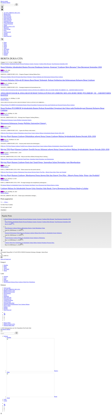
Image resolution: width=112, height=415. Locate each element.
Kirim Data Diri (7, 18)
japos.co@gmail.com (6, 259)
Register (6, 34)
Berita (2, 70)
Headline (6, 265)
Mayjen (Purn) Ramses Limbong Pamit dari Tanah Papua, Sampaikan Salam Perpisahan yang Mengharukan (40, 162)
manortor (6, 276)
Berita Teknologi (8, 19)
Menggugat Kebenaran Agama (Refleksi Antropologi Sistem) (24, 123)
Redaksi (6, 307)
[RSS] (4, 320)
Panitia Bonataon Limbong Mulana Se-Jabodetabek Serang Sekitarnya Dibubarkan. (25, 237)
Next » (6, 202)
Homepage (6, 296)
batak (5, 279)
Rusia (5, 30)
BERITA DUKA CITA (9, 290)
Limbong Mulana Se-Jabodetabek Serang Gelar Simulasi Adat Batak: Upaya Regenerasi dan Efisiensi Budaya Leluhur (44, 188)
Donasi (5, 294)
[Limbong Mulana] (5, 2)
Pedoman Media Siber (9, 303)
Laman (5, 400)
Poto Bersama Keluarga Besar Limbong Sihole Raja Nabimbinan (19, 282)
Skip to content (4, 1)
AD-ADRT (3, 98)
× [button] (1, 331)
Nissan (5, 25)
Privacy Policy (7, 305)
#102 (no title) (7, 29)
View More (3, 210)
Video (8, 372)
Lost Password (7, 32)
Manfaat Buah (7, 14)
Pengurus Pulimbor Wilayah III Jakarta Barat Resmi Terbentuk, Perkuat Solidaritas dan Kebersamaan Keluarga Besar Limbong (48, 80)
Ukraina (6, 33)
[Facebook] (4, 312)
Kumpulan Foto (7, 21)
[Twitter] (4, 314)
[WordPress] (4, 317)
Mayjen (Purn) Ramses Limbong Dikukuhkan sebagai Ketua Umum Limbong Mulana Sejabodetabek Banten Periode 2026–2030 (48, 136)
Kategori (6, 336)
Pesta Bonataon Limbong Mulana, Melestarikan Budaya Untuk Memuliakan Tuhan (25, 228)
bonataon (6, 280)
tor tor (5, 278)
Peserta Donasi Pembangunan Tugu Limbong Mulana (16, 304)
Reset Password (7, 36)
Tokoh (5, 268)
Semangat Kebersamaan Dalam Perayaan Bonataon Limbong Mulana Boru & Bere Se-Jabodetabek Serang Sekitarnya (33, 233)
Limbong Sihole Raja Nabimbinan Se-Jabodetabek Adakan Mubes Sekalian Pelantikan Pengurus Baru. (29, 242)
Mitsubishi (6, 28)
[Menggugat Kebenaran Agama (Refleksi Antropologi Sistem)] (16, 120)
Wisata (5, 270)
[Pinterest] (4, 316)
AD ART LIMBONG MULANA (12, 12)
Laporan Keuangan (8, 23)
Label (5, 399)
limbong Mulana (5, 71)
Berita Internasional (8, 22)
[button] (16, 4)
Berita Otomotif (7, 17)
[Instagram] (4, 318)
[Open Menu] (2, 9)
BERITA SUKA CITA (9, 26)
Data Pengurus (7, 15)
